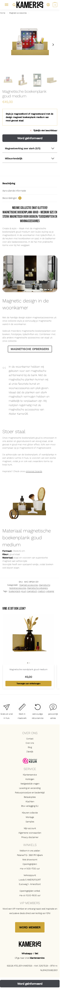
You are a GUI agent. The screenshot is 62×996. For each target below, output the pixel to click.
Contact (29, 738)
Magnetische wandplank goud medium (28, 669)
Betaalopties (30, 797)
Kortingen (29, 779)
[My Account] (48, 5)
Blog (30, 747)
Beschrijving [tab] (8, 183)
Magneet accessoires (18, 13)
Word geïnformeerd (29, 138)
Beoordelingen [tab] (11, 198)
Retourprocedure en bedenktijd (30, 792)
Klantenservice (30, 774)
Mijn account (30, 828)
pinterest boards (34, 471)
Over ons (30, 743)
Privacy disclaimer (29, 837)
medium (41, 591)
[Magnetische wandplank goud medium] (28, 639)
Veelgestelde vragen (29, 783)
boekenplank (14, 591)
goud (23, 591)
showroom (32, 859)
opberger (50, 591)
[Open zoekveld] (14, 4)
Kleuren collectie (30, 812)
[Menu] (8, 4)
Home (2, 13)
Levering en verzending (30, 788)
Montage (30, 817)
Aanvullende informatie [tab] (14, 190)
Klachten (30, 801)
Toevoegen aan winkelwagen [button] (28, 683)
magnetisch (32, 591)
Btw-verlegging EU (29, 806)
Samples (30, 821)
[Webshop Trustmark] (30, 760)
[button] (54, 5)
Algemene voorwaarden (29, 832)
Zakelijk (29, 751)
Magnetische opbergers (37, 588)
